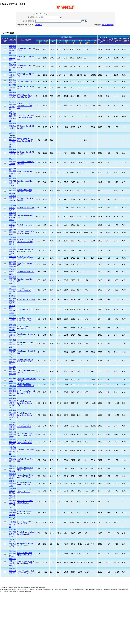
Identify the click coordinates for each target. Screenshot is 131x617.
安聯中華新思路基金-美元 (12, 512)
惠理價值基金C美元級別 (12, 352)
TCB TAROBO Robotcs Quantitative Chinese (25, 116)
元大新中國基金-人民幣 (12, 225)
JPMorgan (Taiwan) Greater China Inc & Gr (25, 385)
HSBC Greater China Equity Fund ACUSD (24, 554)
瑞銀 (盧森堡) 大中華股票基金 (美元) (12, 522)
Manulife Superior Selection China (23, 327)
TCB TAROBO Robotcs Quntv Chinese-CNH (25, 140)
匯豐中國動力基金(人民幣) (12, 441)
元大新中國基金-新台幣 (12, 207)
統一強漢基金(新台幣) (12, 75)
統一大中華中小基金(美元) (12, 190)
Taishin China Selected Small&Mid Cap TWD (25, 562)
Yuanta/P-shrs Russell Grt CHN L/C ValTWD (25, 241)
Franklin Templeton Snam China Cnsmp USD (26, 533)
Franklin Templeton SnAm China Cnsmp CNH (24, 415)
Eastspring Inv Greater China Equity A (25, 544)
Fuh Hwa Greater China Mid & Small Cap (25, 232)
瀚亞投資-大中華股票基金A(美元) (12, 543)
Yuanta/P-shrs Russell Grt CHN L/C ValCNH (25, 250)
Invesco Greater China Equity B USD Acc (25, 491)
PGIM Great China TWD (26, 300)
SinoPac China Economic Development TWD (26, 426)
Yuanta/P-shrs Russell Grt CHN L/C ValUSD (25, 361)
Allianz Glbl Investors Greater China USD (24, 512)
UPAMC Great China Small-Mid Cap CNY (24, 96)
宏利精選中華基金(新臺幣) (12, 327)
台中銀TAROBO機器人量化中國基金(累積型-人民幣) (12, 140)
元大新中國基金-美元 (12, 271)
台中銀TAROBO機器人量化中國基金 (12, 116)
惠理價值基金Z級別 (12, 335)
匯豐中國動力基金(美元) (12, 553)
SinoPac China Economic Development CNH (26, 392)
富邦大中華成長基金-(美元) (12, 264)
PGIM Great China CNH (25, 309)
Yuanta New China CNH (25, 225)
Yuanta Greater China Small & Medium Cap (24, 258)
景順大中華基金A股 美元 (12, 476)
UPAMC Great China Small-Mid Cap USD (24, 191)
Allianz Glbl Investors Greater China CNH (24, 290)
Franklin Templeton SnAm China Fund (24, 483)
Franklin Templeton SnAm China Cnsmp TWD (24, 403)
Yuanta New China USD (25, 272)
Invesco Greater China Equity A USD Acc (25, 476)
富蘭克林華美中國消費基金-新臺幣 (12, 402)
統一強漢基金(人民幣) (12, 58)
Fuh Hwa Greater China (25, 81)
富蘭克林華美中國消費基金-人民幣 (12, 414)
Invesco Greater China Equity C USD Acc (25, 469)
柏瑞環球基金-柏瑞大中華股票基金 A (12, 371)
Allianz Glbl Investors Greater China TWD (24, 319)
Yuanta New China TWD (25, 208)
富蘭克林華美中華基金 (12, 483)
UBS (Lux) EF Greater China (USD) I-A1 (25, 502)
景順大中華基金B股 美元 (12, 491)
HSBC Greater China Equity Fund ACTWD (24, 434)
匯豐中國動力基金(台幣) (12, 434)
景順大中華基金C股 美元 (12, 468)
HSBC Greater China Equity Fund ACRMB (24, 442)
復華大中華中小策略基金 (12, 232)
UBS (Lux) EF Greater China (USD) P (25, 522)
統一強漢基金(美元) (12, 87)
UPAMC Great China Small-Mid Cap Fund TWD (24, 106)
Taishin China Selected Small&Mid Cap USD (25, 572)
